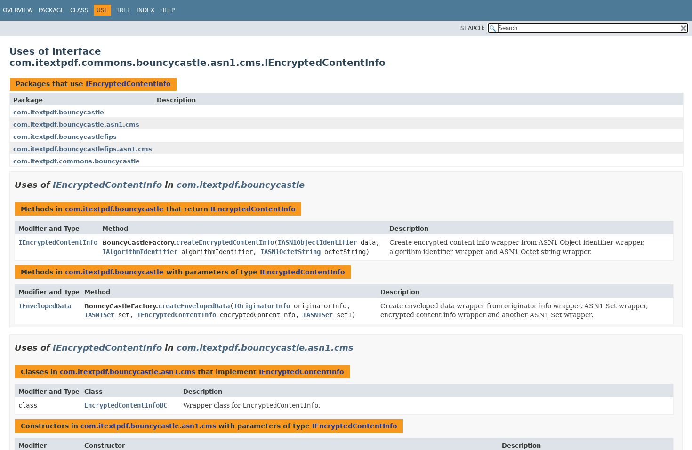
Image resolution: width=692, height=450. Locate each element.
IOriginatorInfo (261, 306)
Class (79, 10)
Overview (18, 10)
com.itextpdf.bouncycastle (58, 112)
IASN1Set (99, 315)
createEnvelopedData (194, 306)
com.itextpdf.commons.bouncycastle (76, 161)
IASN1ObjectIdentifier (317, 242)
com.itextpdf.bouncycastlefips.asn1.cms (82, 149)
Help (167, 10)
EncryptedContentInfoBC (125, 405)
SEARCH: (472, 28)
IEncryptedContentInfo (128, 84)
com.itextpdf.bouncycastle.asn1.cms (76, 124)
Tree (123, 10)
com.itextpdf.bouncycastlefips (65, 136)
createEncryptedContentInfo (225, 242)
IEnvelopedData (44, 306)
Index (145, 10)
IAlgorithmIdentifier (139, 252)
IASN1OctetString (290, 252)
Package (51, 10)
